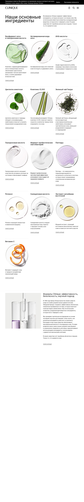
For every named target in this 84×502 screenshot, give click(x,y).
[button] (69, 8)
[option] (30, 2)
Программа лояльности (71, 2)
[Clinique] (11, 8)
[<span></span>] (78, 8)
